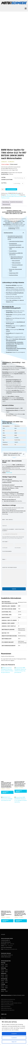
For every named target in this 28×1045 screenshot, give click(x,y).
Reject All (14, 1041)
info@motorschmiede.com (10, 949)
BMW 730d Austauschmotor (17, 196)
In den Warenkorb (11, 189)
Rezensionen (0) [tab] (6, 204)
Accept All (14, 1033)
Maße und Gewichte (16, 262)
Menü (25, 8)
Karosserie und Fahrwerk (17, 264)
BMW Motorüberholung (7, 1001)
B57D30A (9, 196)
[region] (14, 1032)
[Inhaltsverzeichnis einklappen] (23, 233)
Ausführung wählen (5, 792)
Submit (14, 589)
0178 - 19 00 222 (9, 945)
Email (4, 559)
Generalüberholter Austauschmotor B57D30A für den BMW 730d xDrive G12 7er (15, 237)
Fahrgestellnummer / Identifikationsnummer (13, 530)
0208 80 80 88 (9, 472)
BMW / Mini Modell (7, 519)
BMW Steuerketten (5, 1006)
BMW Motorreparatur (6, 1008)
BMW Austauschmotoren (7, 1004)
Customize (14, 1037)
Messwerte (14, 267)
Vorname (4, 547)
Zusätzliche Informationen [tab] (16, 202)
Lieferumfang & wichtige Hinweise (16, 241)
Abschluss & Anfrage (13, 275)
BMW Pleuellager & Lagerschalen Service (11, 1003)
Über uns (3, 1018)
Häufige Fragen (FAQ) (13, 273)
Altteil (4, 183)
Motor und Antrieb (16, 260)
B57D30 (5, 196)
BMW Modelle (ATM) (15, 194)
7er (9, 194)
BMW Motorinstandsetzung (8, 999)
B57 (2, 196)
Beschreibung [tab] (6, 202)
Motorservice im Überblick (7, 1010)
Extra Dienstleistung (6, 178)
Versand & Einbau (13, 251)
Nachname (18, 547)
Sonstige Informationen (9, 567)
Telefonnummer (7, 551)
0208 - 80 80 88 (10, 944)
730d (7, 194)
